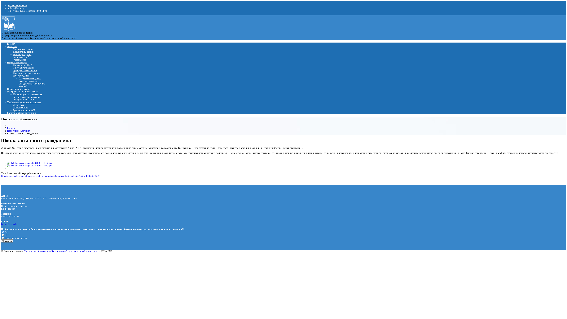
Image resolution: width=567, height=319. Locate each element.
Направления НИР (22, 65)
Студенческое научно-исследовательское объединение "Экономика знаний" (32, 82)
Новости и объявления (18, 89)
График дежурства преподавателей (22, 55)
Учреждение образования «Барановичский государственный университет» (62, 251)
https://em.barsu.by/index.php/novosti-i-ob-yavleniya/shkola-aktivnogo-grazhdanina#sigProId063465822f (50, 176)
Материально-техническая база (22, 91)
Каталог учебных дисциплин (21, 113)
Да (6, 232)
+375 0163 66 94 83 (17, 5)
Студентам (18, 105)
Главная (11, 44)
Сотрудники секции (23, 49)
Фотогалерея (19, 59)
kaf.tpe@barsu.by (16, 8)
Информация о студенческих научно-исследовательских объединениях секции (27, 97)
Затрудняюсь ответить (15, 238)
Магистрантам (20, 107)
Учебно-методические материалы (24, 102)
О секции (12, 46)
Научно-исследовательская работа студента (26, 74)
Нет (6, 235)
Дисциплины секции (23, 52)
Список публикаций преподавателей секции (25, 69)
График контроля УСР (24, 110)
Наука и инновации (17, 62)
